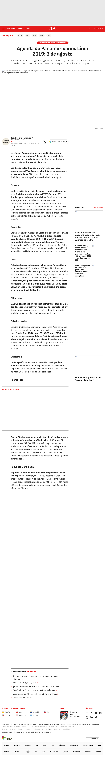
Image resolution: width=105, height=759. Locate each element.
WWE (34, 35)
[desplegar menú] (3, 28)
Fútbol (20, 29)
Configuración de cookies (53, 729)
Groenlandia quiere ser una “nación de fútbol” (88, 378)
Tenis (41, 35)
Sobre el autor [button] (15, 142)
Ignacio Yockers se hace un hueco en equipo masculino (36, 686)
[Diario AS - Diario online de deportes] (52, 28)
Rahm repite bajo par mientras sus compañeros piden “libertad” (36, 678)
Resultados (11, 29)
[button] (45, 142)
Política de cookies (38, 729)
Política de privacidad (24, 729)
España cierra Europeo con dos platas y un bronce (34, 690)
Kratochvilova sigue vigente (24, 682)
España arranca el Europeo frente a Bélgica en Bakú (35, 694)
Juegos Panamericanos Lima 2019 (52, 43)
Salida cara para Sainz (22, 697)
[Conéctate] (90, 28)
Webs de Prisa (94, 738)
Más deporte (7, 35)
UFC (27, 35)
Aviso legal (13, 729)
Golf (48, 35)
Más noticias (98, 207)
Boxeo (20, 35)
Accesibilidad (66, 729)
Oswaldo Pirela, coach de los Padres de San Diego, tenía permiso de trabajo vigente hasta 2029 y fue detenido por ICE (83, 253)
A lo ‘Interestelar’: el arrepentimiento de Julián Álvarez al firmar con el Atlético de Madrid (87, 236)
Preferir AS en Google (59, 142)
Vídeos (27, 29)
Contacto (4, 729)
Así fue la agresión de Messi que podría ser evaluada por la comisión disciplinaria (82, 270)
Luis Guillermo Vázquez (21, 138)
